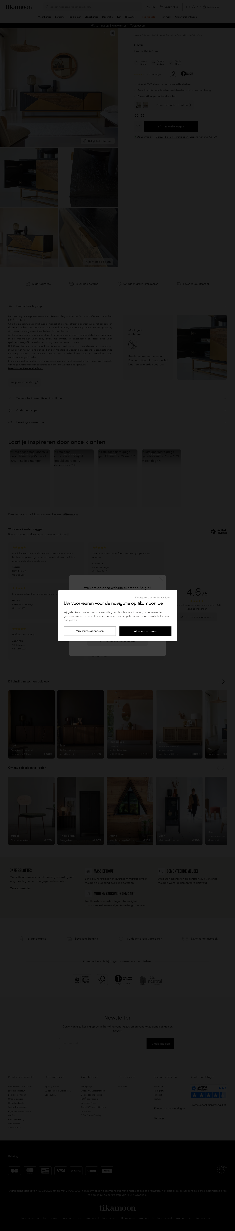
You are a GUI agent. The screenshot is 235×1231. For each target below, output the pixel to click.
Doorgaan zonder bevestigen (152, 597)
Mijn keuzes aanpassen (90, 631)
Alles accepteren (145, 631)
